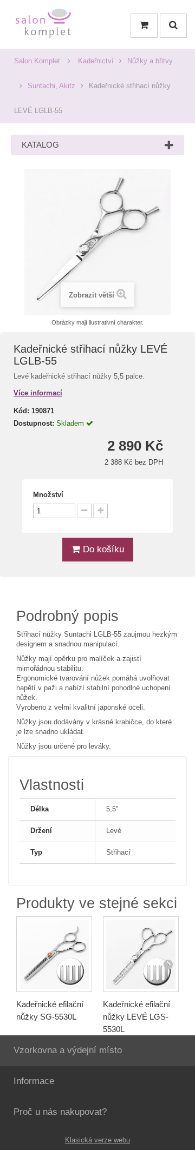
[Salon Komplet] (43, 25)
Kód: (21, 411)
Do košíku (102, 549)
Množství (48, 495)
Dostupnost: (34, 423)
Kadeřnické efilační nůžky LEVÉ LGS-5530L (136, 1017)
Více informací (38, 393)
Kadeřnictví (96, 61)
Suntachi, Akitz (51, 86)
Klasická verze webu (97, 1140)
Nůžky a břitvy (150, 61)
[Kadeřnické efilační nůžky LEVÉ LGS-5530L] (141, 954)
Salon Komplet (37, 61)
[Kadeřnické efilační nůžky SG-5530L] (54, 954)
